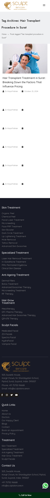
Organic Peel (8, 213)
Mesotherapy (8, 308)
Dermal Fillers (8, 280)
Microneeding (8, 223)
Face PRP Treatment (12, 226)
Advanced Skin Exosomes (14, 246)
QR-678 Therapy (10, 318)
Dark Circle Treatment (12, 233)
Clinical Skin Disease (11, 268)
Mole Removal (9, 239)
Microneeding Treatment (14, 290)
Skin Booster (8, 229)
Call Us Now (26, 495)
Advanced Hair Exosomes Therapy (18, 315)
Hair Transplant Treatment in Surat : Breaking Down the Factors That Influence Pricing (24, 82)
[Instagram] (7, 395)
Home (4, 34)
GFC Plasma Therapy (12, 312)
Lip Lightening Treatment (14, 236)
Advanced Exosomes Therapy (16, 287)
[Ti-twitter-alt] (12, 395)
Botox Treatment (10, 284)
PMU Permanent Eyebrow (14, 265)
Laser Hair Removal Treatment (17, 258)
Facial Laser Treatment (13, 220)
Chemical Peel (8, 216)
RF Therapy (7, 293)
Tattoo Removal (9, 243)
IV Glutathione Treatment (14, 261)
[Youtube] (16, 395)
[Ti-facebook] (2, 395)
